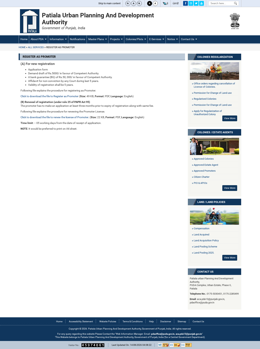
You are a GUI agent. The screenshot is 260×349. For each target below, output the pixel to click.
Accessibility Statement (81, 321)
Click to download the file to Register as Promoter (49, 96)
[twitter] (196, 3)
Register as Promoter (60, 47)
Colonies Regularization (215, 56)
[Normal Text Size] (133, 3)
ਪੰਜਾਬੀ (176, 3)
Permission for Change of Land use (213, 92)
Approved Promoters (205, 170)
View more (229, 188)
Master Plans (96, 39)
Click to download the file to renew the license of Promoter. (55, 117)
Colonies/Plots (134, 39)
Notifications (77, 39)
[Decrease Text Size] (127, 3)
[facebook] (185, 3)
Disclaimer (165, 321)
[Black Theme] (149, 3)
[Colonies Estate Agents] (214, 146)
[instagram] (190, 3)
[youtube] (201, 3)
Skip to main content (109, 3)
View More (229, 118)
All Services (36, 47)
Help (151, 321)
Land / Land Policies (211, 202)
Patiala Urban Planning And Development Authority (98, 19)
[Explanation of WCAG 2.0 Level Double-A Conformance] (186, 345)
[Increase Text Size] (139, 3)
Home (23, 39)
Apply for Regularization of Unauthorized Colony (208, 113)
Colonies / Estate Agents (215, 132)
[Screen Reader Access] (165, 3)
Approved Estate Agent (206, 164)
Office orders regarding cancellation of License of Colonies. (214, 85)
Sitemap (182, 321)
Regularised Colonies (205, 98)
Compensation (201, 228)
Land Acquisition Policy (206, 240)
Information (57, 39)
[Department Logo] (29, 21)
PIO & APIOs (200, 183)
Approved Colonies (204, 158)
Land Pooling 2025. (204, 252)
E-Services (155, 39)
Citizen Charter (201, 176)
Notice (171, 39)
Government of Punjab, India (63, 28)
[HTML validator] (163, 345)
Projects (115, 39)
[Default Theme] (155, 3)
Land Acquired (201, 234)
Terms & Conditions (133, 321)
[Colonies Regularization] (214, 71)
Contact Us (187, 39)
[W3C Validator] (174, 345)
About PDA (37, 39)
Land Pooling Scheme (205, 246)
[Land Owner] (214, 216)
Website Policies (107, 321)
